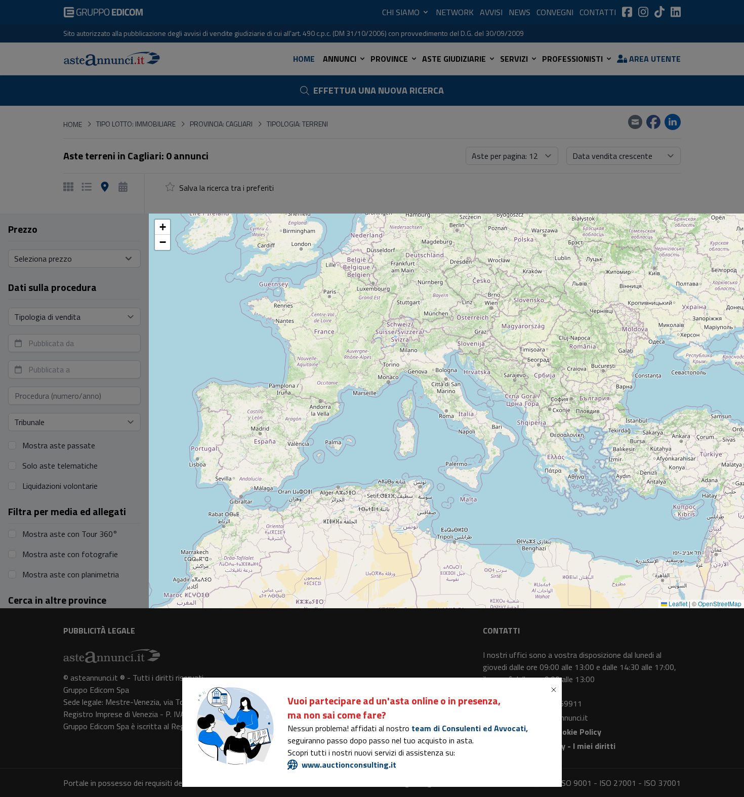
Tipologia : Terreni (445, 361)
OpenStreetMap (719, 603)
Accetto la (290, 438)
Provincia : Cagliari (366, 361)
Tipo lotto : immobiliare (278, 361)
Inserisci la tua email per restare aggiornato (315, 396)
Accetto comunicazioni (287, 458)
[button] (162, 227)
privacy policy (308, 438)
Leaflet (677, 603)
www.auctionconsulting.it (349, 765)
